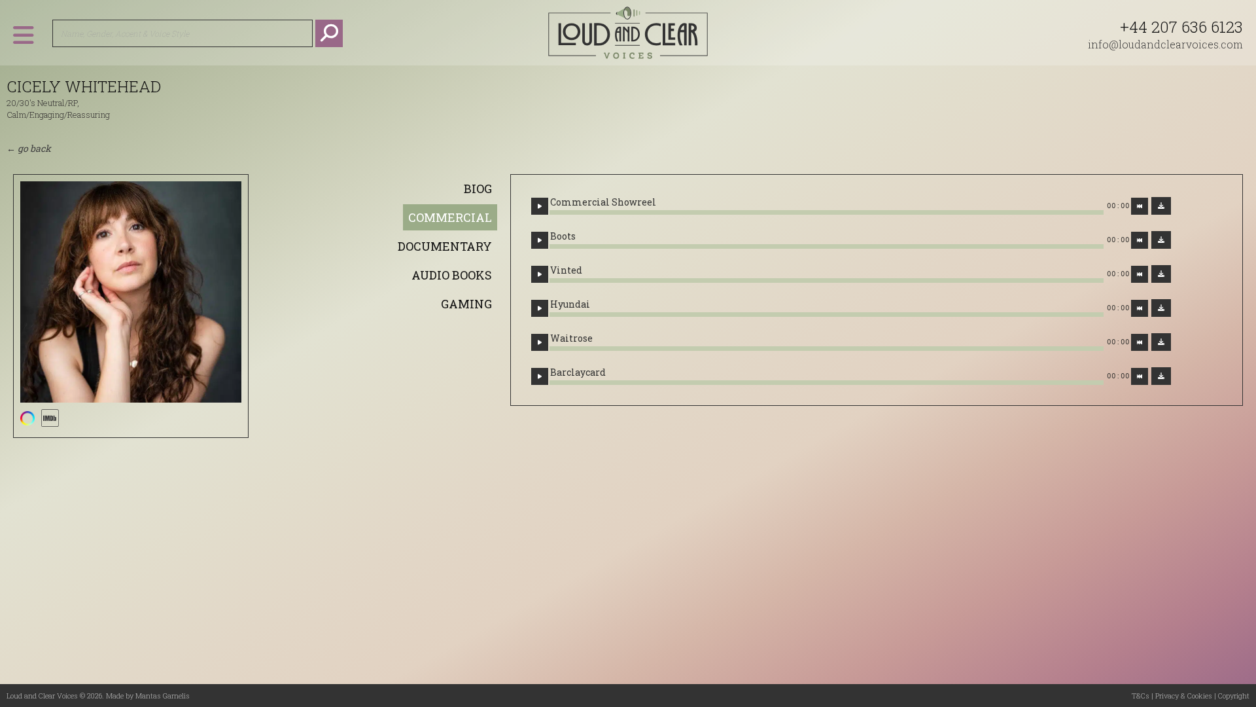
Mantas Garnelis (162, 695)
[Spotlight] (27, 418)
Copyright (1233, 695)
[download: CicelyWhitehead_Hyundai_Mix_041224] (1161, 308)
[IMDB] (49, 418)
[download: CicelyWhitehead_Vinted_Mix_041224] (1161, 274)
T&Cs (1140, 695)
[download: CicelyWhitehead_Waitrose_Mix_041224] (1161, 342)
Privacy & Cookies (1183, 695)
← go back (29, 148)
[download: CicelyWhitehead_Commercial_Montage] (1161, 206)
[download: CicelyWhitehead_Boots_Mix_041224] (1161, 240)
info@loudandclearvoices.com (1165, 44)
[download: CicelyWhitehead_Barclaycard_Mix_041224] (1161, 376)
